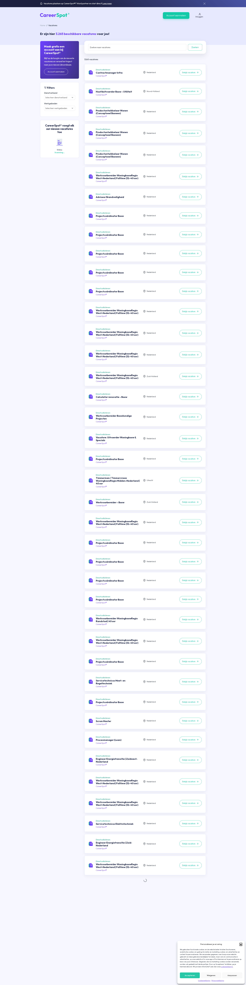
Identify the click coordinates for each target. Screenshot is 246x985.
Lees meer (107, 3)
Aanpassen (232, 975)
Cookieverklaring (204, 981)
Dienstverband (50, 93)
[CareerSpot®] (54, 15)
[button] (241, 944)
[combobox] (59, 97)
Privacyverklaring (218, 981)
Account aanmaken (176, 15)
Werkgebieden (50, 103)
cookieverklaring (227, 967)
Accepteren (190, 975)
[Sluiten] (204, 3)
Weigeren (211, 975)
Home (42, 25)
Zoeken (195, 47)
